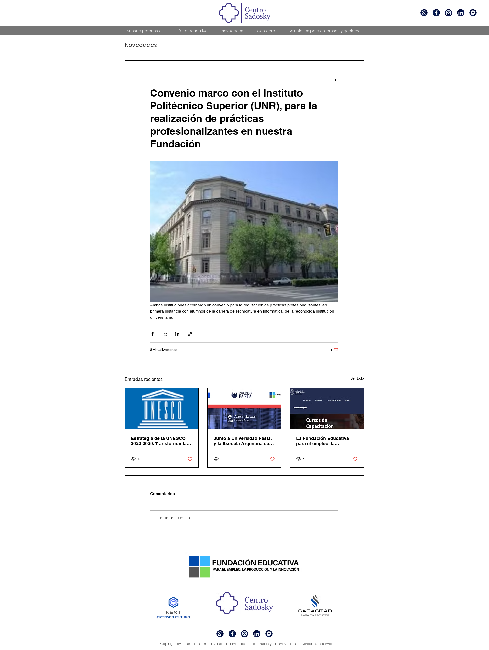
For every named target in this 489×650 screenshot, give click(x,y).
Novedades (141, 45)
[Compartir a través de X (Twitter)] (164, 334)
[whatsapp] (424, 13)
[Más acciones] (335, 79)
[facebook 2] (436, 13)
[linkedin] (461, 13)
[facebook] (448, 13)
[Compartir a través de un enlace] (189, 334)
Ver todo (357, 378)
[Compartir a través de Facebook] (152, 334)
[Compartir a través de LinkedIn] (177, 334)
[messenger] (473, 13)
